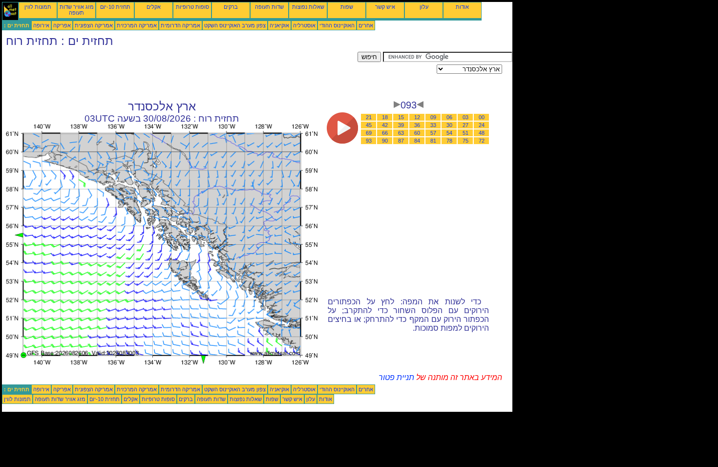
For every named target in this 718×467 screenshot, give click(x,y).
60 (417, 133)
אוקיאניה (279, 25)
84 (417, 141)
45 (369, 125)
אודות (462, 7)
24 (482, 125)
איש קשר (385, 7)
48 (482, 133)
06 (449, 117)
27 (465, 125)
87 (401, 141)
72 (482, 141)
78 (449, 141)
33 (433, 125)
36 (417, 125)
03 (465, 117)
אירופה (41, 25)
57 (433, 133)
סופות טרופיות (192, 7)
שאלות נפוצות (308, 7)
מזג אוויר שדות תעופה (77, 10)
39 (401, 125)
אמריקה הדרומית (180, 25)
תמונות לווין (37, 7)
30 (449, 125)
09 (433, 117)
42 (385, 125)
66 (385, 133)
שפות (346, 7)
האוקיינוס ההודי (337, 25)
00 (482, 117)
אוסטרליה (304, 25)
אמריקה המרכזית (137, 25)
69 (369, 133)
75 (465, 141)
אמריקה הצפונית (94, 25)
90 (385, 141)
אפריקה (62, 25)
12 (417, 117)
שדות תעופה (269, 7)
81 (433, 141)
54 (449, 133)
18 (385, 117)
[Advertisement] (180, 74)
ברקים (231, 7)
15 (401, 117)
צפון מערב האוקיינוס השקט (235, 25)
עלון (424, 7)
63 (401, 133)
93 (369, 141)
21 (369, 117)
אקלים (154, 7)
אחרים (366, 25)
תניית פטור (396, 377)
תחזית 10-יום (115, 7)
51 (465, 133)
